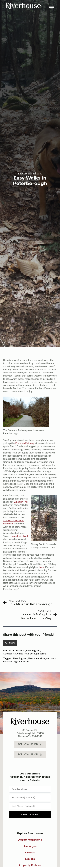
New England (33, 650)
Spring (43, 653)
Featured (20, 650)
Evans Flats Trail (19, 535)
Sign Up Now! (30, 814)
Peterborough (31, 653)
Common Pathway (24, 443)
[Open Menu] (51, 6)
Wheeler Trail (21, 501)
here (42, 567)
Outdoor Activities (13, 653)
